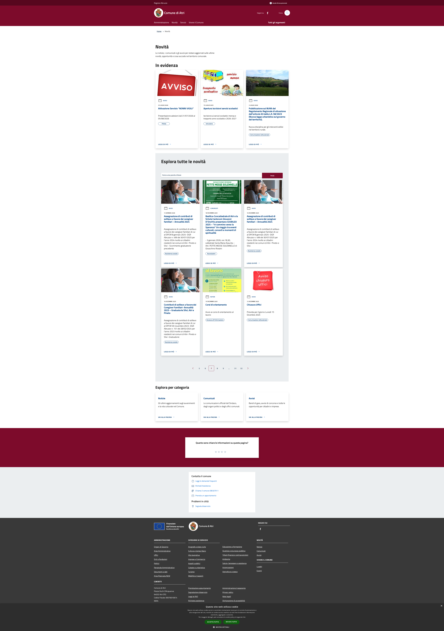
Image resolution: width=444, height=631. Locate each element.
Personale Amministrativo (164, 567)
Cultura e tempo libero (197, 551)
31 (235, 368)
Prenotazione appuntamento (199, 588)
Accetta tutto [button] (213, 622)
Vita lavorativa (194, 555)
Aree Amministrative (162, 551)
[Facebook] (266, 12)
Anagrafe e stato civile (197, 546)
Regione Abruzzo (160, 3)
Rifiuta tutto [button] (231, 622)
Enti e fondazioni (160, 559)
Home (159, 31)
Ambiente (226, 559)
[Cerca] (287, 13)
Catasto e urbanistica (196, 567)
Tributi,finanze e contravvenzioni (235, 555)
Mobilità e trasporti (195, 576)
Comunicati (214, 208)
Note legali (226, 596)
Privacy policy (227, 592)
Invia (272, 175)
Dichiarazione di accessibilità (233, 600)
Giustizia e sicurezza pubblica (233, 550)
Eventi (259, 570)
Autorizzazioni (228, 567)
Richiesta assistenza (196, 600)
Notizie (212, 297)
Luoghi (259, 566)
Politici (156, 563)
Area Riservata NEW (162, 576)
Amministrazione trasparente (234, 588)
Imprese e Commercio (196, 559)
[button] (222, 627)
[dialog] (222, 617)
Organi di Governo (161, 546)
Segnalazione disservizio (197, 592)
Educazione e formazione (232, 546)
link (244, 617)
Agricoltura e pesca (229, 571)
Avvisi (165, 100)
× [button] (441, 606)
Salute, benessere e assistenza (234, 563)
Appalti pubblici (194, 563)
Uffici (156, 555)
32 (241, 368)
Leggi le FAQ (193, 596)
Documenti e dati (160, 571)
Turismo (191, 571)
